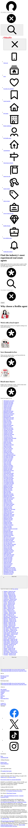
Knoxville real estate (8, 477)
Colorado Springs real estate (9, 438)
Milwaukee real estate (8, 493)
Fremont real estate (7, 460)
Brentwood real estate (8, 425)
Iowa (4, 609)
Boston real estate (7, 421)
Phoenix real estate (7, 517)
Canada (9, 771)
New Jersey (6, 628)
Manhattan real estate (8, 487)
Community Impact (5, 690)
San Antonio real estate (8, 539)
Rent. (2, 756)
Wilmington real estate (8, 571)
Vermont (5, 648)
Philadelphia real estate (8, 515)
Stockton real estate (7, 559)
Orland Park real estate (8, 512)
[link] (11, 277)
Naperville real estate (8, 499)
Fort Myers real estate (8, 456)
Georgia (5, 603)
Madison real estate (7, 486)
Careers (2, 678)
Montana (5, 623)
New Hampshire (7, 627)
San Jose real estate (7, 543)
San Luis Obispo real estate (9, 544)
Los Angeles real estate (8, 483)
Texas (4, 645)
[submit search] (12, 30)
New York (5, 631)
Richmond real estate (8, 531)
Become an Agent (5, 675)
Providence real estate (8, 524)
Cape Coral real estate (8, 429)
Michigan (5, 618)
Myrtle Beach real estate (8, 497)
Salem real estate (7, 536)
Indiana (5, 608)
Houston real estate (7, 469)
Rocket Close (4, 762)
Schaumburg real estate (8, 550)
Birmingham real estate (8, 417)
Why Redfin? (4, 689)
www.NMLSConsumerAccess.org (8, 802)
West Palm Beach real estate (9, 570)
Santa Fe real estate (7, 546)
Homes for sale (12, 591)
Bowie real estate (7, 424)
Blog (2, 697)
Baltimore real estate (8, 412)
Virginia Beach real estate (9, 567)
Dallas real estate (7, 442)
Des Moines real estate (8, 444)
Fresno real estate (7, 461)
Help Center (3, 704)
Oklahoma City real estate (9, 509)
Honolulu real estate (7, 468)
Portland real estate (7, 522)
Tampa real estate (7, 562)
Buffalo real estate (7, 426)
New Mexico (6, 630)
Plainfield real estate (7, 519)
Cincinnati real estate (8, 437)
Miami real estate (7, 492)
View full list (15, 589)
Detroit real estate (7, 446)
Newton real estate (7, 506)
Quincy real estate (7, 526)
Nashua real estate (7, 501)
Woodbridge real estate (8, 572)
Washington (6, 650)
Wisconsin (5, 653)
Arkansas (5, 595)
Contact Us (3, 703)
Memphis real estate (7, 490)
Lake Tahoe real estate (8, 478)
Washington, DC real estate (9, 568)
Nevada (5, 626)
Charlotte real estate (7, 433)
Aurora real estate (7, 408)
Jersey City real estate (8, 474)
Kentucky (5, 612)
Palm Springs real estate (8, 514)
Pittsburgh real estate (8, 518)
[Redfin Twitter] (14, 729)
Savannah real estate (8, 549)
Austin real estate (7, 409)
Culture (2, 693)
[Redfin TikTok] (14, 740)
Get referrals (3, 677)
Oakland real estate (7, 508)
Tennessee (5, 644)
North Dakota (6, 634)
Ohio (4, 635)
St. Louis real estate (7, 557)
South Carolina (6, 641)
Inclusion (3, 692)
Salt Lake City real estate (9, 537)
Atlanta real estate (7, 407)
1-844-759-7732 (5, 818)
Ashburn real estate (7, 406)
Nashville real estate (7, 502)
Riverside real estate (7, 532)
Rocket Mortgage (4, 763)
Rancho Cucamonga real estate (10, 528)
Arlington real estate (8, 404)
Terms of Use (4, 777)
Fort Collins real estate (8, 453)
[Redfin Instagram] (14, 751)
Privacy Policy (12, 777)
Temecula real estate (8, 563)
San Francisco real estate (9, 541)
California (5, 596)
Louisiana (5, 613)
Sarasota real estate (7, 548)
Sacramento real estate (8, 535)
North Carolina (6, 632)
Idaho (4, 605)
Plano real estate (7, 521)
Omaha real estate (7, 510)
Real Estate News (5, 698)
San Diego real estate (8, 540)
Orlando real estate (7, 513)
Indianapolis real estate (8, 470)
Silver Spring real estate (8, 554)
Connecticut (6, 599)
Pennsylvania (6, 639)
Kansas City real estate (8, 475)
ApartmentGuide (4, 757)
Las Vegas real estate (8, 479)
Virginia (5, 649)
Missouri (5, 622)
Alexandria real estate (8, 402)
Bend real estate (7, 416)
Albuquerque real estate (8, 400)
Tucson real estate (7, 565)
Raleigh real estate (7, 527)
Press (2, 694)
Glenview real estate (8, 465)
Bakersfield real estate (8, 411)
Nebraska (5, 625)
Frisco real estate (7, 462)
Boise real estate (7, 420)
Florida (5, 601)
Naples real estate (7, 500)
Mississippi (5, 621)
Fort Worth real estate (8, 457)
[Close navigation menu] (14, 44)
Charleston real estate (8, 431)
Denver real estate (7, 443)
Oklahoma (5, 636)
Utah (4, 647)
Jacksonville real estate (8, 473)
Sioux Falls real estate (8, 555)
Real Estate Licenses (11, 793)
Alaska (5, 592)
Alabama (5, 591)
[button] (14, 18)
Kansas (5, 610)
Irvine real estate (7, 471)
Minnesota (5, 619)
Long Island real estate (8, 482)
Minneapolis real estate (8, 495)
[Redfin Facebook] (14, 718)
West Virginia (6, 652)
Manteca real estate (7, 488)
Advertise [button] (3, 706)
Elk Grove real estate (8, 448)
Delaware (5, 600)
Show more (14, 576)
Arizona (5, 594)
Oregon (5, 637)
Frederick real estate (7, 459)
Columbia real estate (8, 439)
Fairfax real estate (7, 451)
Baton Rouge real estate (8, 413)
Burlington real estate (8, 428)
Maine (4, 614)
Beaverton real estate (8, 415)
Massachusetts (6, 617)
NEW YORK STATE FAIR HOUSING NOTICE (13, 825)
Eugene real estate (7, 449)
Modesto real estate (7, 496)
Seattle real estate (7, 553)
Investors (3, 696)
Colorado (5, 597)
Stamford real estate (7, 558)
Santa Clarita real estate (8, 545)
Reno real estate (7, 530)
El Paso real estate (7, 447)
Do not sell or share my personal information (11, 779)
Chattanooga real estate (8, 434)
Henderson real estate (8, 466)
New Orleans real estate (8, 504)
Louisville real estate (8, 484)
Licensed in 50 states (21, 802)
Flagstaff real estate (7, 452)
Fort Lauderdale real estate (9, 455)
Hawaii (5, 604)
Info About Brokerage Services (11, 795)
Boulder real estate (7, 422)
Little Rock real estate (8, 481)
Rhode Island (6, 640)
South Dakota (6, 643)
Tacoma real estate (7, 561)
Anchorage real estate (8, 403)
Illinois (5, 606)
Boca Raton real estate (8, 418)
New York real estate (8, 505)
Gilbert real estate (7, 464)
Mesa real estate (7, 491)
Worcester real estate (8, 574)
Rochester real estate (8, 534)
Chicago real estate (7, 435)
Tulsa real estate (7, 566)
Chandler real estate (7, 430)
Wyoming (5, 654)
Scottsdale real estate (8, 552)
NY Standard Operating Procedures (14, 790)
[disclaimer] (11, 277)
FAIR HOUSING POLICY (7, 824)
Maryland (5, 616)
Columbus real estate (8, 440)
